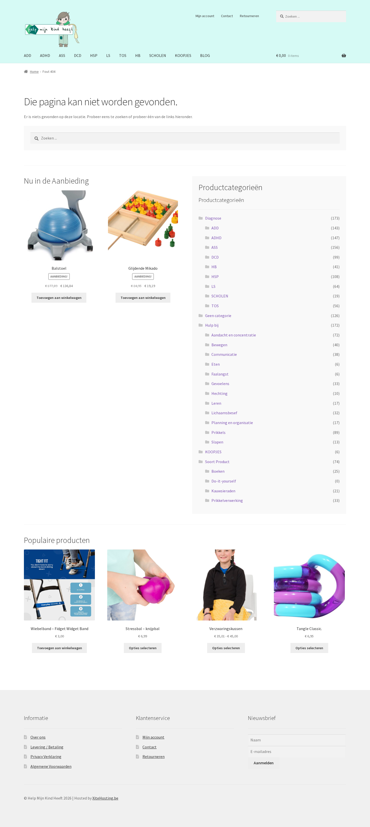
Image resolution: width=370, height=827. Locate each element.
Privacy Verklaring (45, 756)
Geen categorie (218, 315)
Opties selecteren (143, 648)
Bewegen (219, 344)
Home (34, 71)
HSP (93, 55)
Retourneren (249, 16)
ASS (62, 55)
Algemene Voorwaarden (50, 766)
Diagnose (213, 218)
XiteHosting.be (105, 798)
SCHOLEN (157, 55)
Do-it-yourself (223, 481)
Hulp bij (211, 325)
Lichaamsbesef (224, 412)
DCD (77, 55)
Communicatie (224, 354)
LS (108, 55)
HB (137, 55)
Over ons (38, 737)
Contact (227, 16)
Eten (215, 364)
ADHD (45, 55)
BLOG (205, 55)
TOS (122, 55)
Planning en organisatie (232, 422)
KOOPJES (183, 55)
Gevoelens (220, 383)
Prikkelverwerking (227, 500)
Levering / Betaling (46, 746)
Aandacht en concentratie (233, 334)
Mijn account (205, 16)
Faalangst (220, 373)
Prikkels (218, 432)
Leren (216, 403)
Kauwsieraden (223, 490)
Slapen (217, 441)
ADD (27, 55)
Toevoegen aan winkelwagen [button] (59, 297)
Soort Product (217, 461)
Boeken (218, 471)
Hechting (219, 393)
